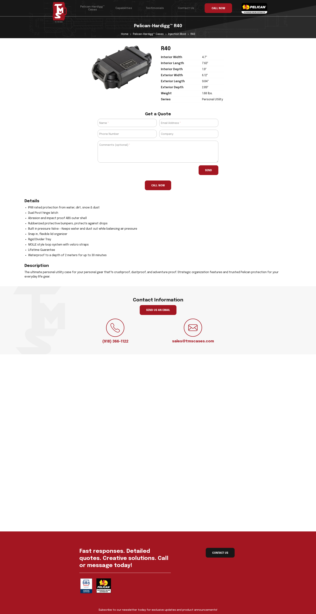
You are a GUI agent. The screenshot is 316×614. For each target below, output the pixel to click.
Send (208, 170)
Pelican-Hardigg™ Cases (92, 8)
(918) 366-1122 (115, 341)
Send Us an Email (158, 310)
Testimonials (155, 8)
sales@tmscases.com (193, 341)
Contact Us (186, 8)
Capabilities (123, 8)
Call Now (158, 185)
